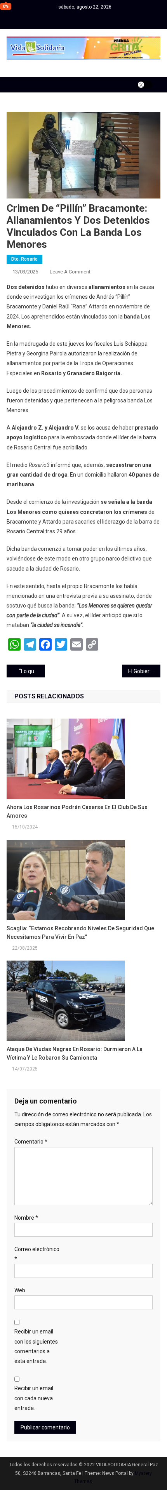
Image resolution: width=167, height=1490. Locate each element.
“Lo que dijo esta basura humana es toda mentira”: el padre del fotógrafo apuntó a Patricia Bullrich (32, 671)
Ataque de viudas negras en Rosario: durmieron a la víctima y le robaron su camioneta (75, 1053)
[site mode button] (145, 85)
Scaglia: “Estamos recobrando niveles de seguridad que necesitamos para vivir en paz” (80, 932)
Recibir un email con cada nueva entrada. (33, 1398)
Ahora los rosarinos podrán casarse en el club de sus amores (77, 811)
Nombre (26, 1218)
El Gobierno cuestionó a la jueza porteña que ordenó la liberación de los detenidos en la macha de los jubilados (144, 671)
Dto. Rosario (24, 259)
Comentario (30, 1141)
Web (19, 1290)
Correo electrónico (36, 1254)
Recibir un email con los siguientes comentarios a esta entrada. (36, 1346)
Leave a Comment (70, 272)
